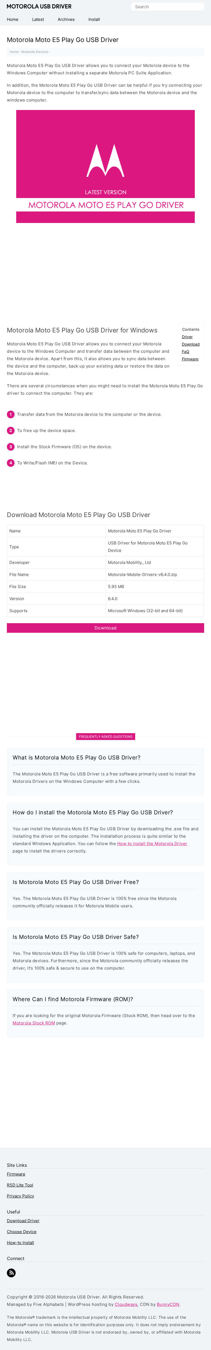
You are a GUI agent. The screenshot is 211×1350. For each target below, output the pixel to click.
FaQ (185, 351)
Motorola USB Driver (39, 6)
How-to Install (20, 1242)
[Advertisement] (105, 275)
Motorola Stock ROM (34, 1023)
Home (14, 52)
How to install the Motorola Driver (152, 843)
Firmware (190, 359)
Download (191, 344)
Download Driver (23, 1220)
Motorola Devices (34, 52)
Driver (187, 336)
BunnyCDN (168, 1304)
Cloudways (126, 1304)
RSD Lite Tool (20, 1185)
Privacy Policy (20, 1196)
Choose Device (22, 1231)
